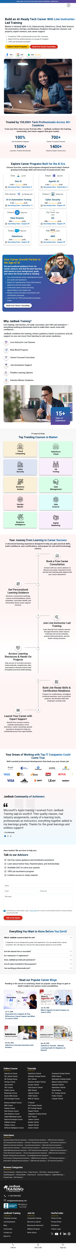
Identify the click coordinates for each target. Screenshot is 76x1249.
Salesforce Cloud (21, 1172)
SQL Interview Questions (58, 1142)
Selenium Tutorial (58, 1085)
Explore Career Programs (17, 47)
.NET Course (8, 1087)
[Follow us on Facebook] (60, 1234)
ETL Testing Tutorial (58, 1093)
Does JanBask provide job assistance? (19, 960)
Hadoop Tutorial (33, 1093)
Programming (8, 1177)
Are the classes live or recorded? (17, 951)
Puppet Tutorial (33, 1111)
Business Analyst (53, 1172)
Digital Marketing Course (12, 1117)
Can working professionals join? (17, 968)
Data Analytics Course (11, 1114)
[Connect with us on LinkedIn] (64, 1234)
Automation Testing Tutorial (61, 1079)
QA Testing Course (10, 1079)
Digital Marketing (58, 1175)
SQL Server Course (11, 1076)
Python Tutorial (57, 1096)
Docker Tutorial (33, 1128)
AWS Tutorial (32, 1090)
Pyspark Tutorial (57, 1099)
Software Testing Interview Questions (36, 1142)
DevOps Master (21, 1175)
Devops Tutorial (33, 1085)
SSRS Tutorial (32, 1096)
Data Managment (9, 1175)
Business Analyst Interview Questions (15, 1140)
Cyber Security (33, 1172)
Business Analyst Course (13, 1103)
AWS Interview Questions (56, 1140)
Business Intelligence (44, 1175)
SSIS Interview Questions (38, 1161)
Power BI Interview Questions (13, 1153)
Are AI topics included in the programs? (20, 964)
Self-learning (18, 1177)
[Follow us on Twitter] (52, 1234)
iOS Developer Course (12, 1099)
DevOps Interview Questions (37, 1140)
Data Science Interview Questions (51, 1148)
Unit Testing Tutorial (35, 1105)
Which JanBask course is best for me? (19, 937)
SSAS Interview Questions (58, 1150)
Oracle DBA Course (11, 1096)
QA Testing (42, 1172)
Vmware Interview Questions (31, 1148)
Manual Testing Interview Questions (15, 1155)
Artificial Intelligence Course (14, 1128)
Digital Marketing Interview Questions (15, 1150)
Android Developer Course (13, 1119)
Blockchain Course (10, 1093)
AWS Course (8, 1105)
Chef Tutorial (32, 1117)
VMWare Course (10, 1122)
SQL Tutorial (32, 1079)
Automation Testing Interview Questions (16, 1161)
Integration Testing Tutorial (37, 1114)
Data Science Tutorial (35, 1087)
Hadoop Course (9, 1108)
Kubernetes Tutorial (58, 1087)
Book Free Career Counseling (43, 47)
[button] (38, 1246)
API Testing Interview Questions (38, 1150)
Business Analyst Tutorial (37, 1082)
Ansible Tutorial (33, 1122)
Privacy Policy (33, 910)
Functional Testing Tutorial (61, 1073)
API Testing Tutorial (35, 1108)
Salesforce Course (10, 1073)
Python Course (9, 1090)
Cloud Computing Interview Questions (35, 1153)
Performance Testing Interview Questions (17, 1158)
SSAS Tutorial (56, 1076)
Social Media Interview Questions (38, 1155)
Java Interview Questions (33, 1145)
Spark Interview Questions (12, 1148)
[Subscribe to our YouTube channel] (56, 1234)
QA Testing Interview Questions (13, 1142)
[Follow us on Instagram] (69, 1234)
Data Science (32, 1175)
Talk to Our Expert (13, 918)
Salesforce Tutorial (34, 1073)
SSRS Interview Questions (57, 1153)
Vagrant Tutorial (33, 1125)
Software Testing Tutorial (36, 1076)
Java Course (8, 1085)
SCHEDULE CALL (54, 1)
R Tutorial (31, 1103)
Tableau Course (9, 1125)
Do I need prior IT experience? (16, 956)
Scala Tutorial (56, 1090)
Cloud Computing (9, 1172)
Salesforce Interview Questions (13, 1145)
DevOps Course (9, 1082)
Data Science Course (11, 1111)
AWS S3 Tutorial (33, 1099)
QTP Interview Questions (57, 1158)
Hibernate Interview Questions (51, 1145)
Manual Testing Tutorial (60, 1082)
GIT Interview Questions (55, 1161)
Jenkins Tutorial (33, 1119)
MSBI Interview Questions (39, 1158)
